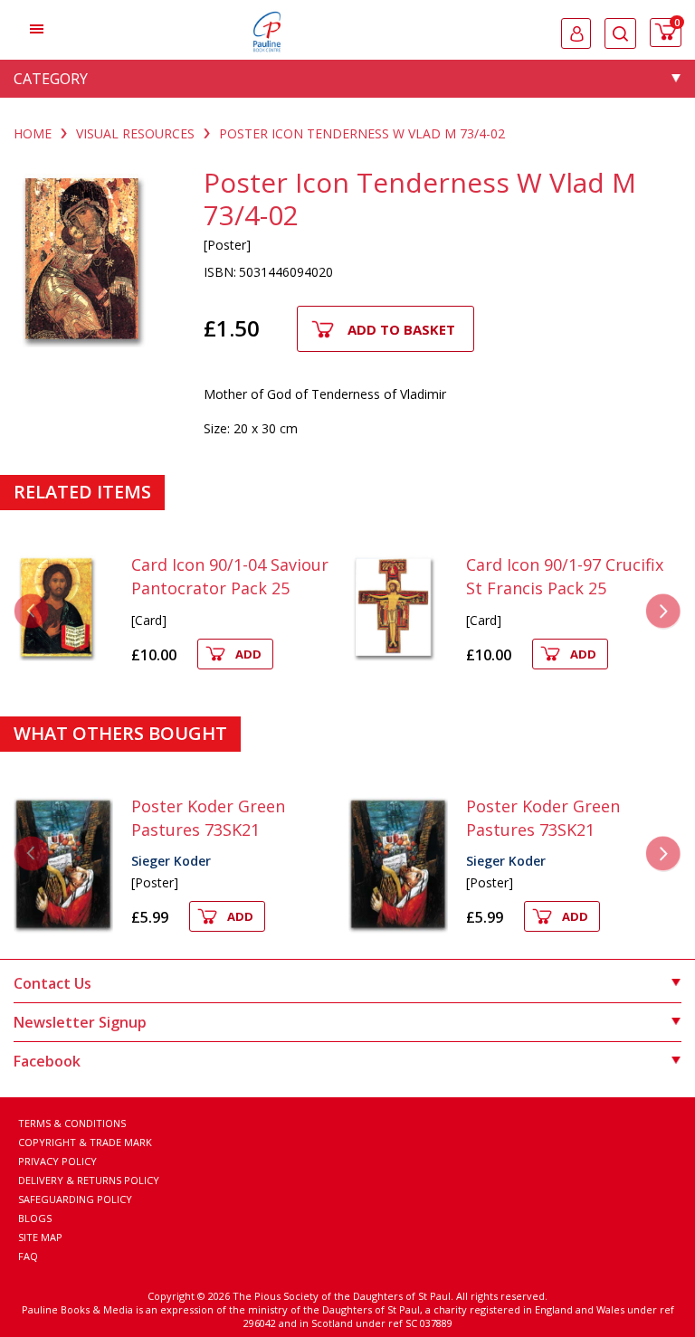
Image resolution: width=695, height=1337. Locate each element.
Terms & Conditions (72, 1123)
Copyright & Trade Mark (85, 1142)
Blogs (35, 1218)
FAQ (28, 1256)
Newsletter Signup (80, 1022)
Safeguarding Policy (75, 1199)
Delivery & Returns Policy (88, 1180)
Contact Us (52, 983)
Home (33, 133)
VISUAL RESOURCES (135, 133)
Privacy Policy (57, 1161)
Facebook (47, 1061)
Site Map (40, 1237)
